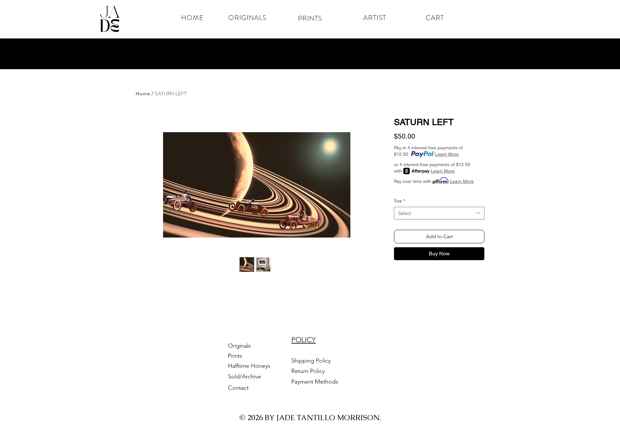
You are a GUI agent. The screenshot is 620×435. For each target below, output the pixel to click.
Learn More (447, 154)
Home (143, 93)
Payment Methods (315, 381)
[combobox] (439, 213)
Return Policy (308, 371)
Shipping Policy (311, 360)
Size (399, 201)
